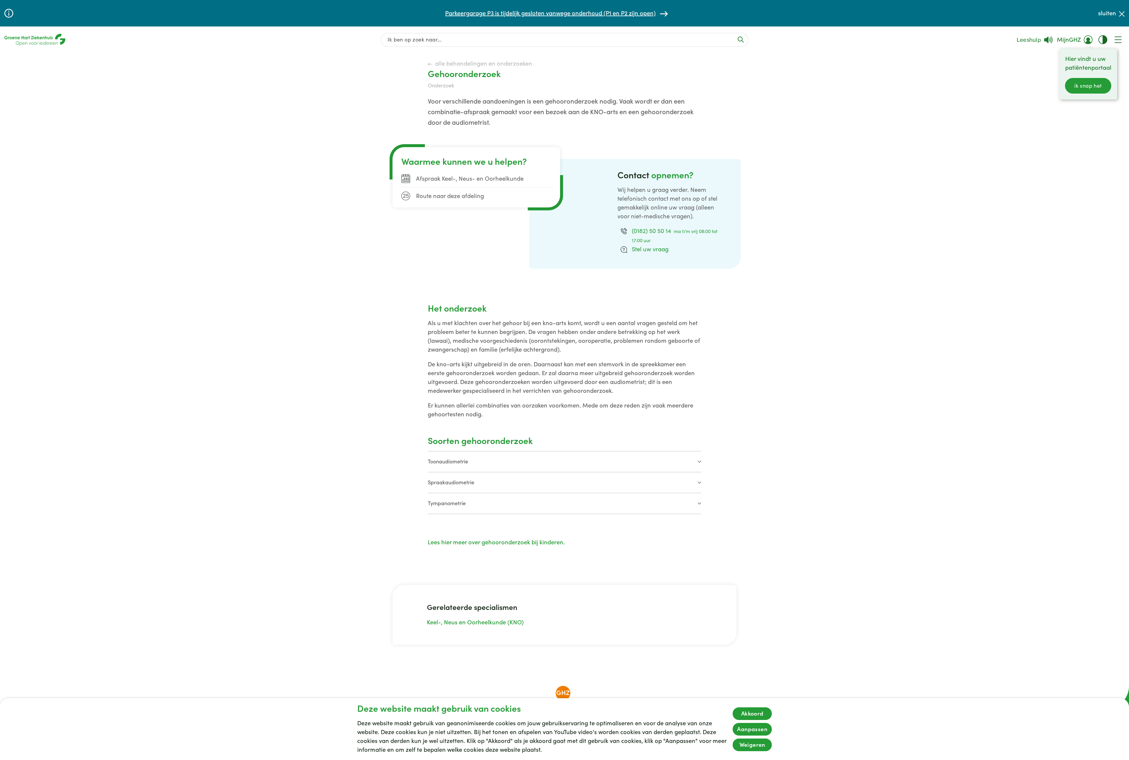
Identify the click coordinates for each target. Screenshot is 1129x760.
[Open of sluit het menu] (1118, 39)
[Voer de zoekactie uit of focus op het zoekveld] (741, 39)
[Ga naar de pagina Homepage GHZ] (34, 40)
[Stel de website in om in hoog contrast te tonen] (1103, 40)
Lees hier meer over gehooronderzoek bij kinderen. (497, 542)
